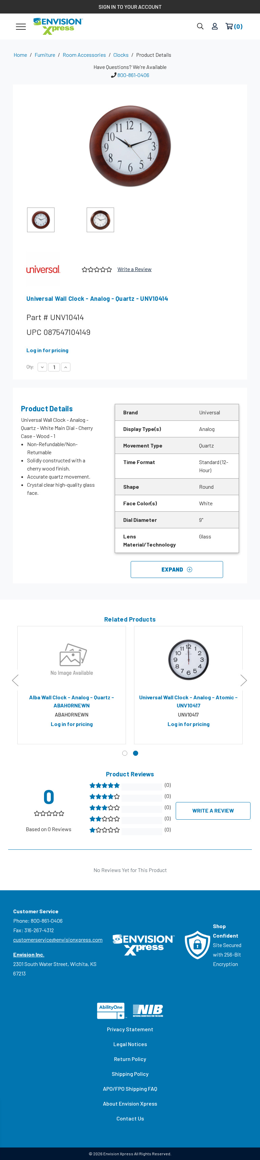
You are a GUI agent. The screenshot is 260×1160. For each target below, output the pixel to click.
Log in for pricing (47, 350)
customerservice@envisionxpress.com (58, 939)
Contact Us (130, 1118)
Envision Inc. (28, 954)
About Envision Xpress (130, 1103)
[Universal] (51, 269)
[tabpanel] (71, 685)
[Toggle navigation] (21, 26)
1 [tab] (124, 753)
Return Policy (130, 1059)
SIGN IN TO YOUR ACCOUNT (130, 6)
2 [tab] (135, 753)
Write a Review (134, 269)
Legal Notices (130, 1044)
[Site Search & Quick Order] (200, 26)
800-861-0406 (133, 75)
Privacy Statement (130, 1029)
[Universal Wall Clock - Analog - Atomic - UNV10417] (188, 659)
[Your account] (215, 26)
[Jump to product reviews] (96, 269)
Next (243, 680)
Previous (15, 680)
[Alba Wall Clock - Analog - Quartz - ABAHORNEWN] (72, 659)
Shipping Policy (130, 1073)
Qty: (30, 366)
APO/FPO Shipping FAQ (130, 1088)
